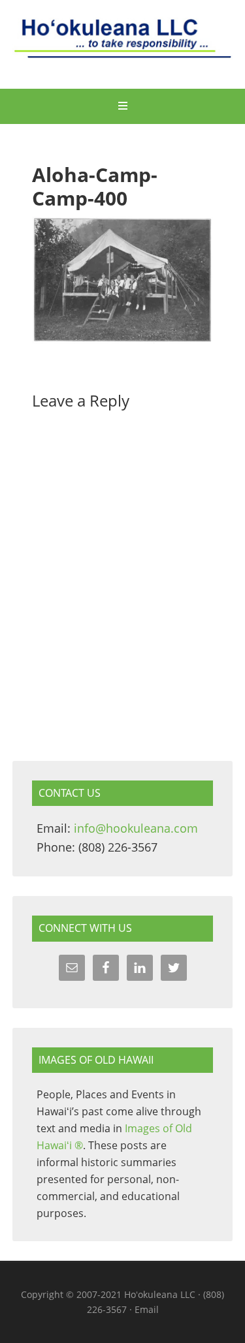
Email (147, 1309)
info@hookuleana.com (136, 828)
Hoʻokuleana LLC (122, 45)
